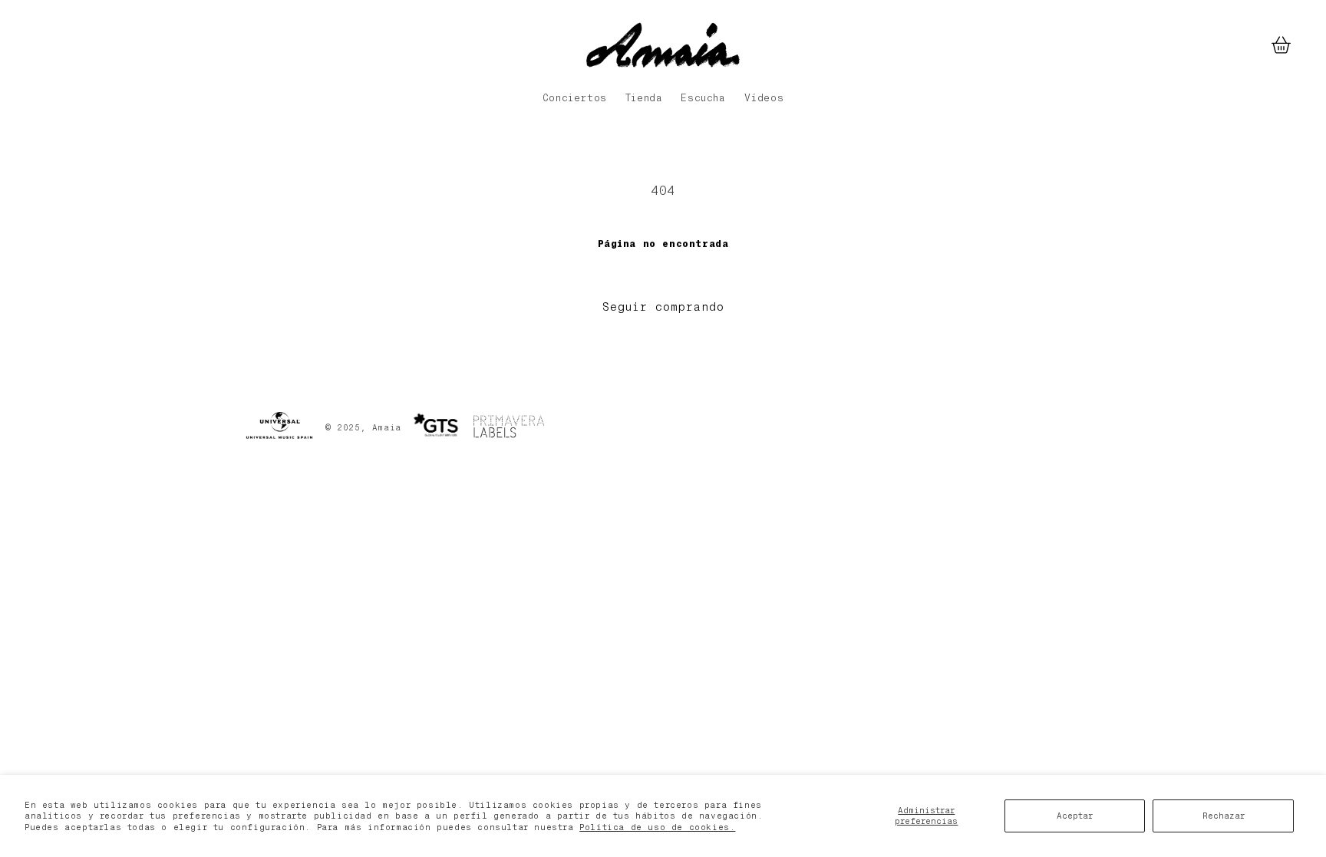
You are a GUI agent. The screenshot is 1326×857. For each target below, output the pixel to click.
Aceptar (1075, 815)
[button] (1281, 44)
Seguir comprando (663, 307)
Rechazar (1223, 815)
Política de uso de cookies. (657, 827)
